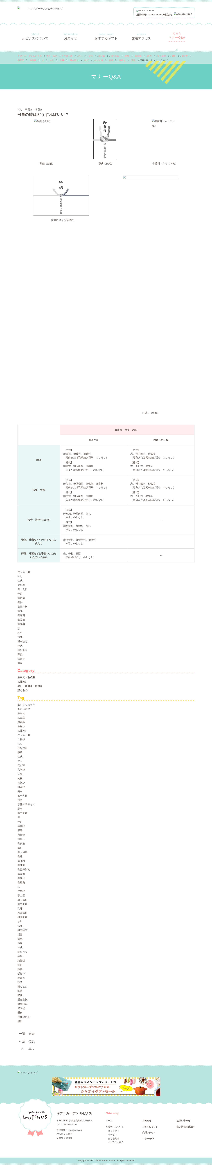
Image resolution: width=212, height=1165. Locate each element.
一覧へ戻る (22, 1034)
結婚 (20, 956)
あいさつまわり (26, 704)
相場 (20, 943)
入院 (20, 774)
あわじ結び (24, 709)
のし (20, 576)
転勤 (20, 991)
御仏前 (21, 598)
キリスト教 (24, 572)
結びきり (23, 650)
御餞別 (21, 878)
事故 (20, 752)
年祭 (20, 593)
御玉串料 (23, 606)
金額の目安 (24, 1017)
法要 (20, 637)
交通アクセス (141, 36)
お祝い (21, 726)
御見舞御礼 (24, 869)
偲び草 (21, 585)
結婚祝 (21, 960)
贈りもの (23, 690)
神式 (20, 645)
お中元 (21, 713)
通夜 (20, 663)
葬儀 (20, 654)
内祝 (20, 778)
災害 (20, 934)
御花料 (21, 615)
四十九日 (23, 589)
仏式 (20, 580)
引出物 (21, 834)
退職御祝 (23, 999)
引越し (21, 839)
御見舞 (21, 865)
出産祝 (21, 787)
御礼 (20, 611)
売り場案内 (113, 1138)
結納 (20, 965)
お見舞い (23, 681)
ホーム (109, 1120)
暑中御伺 (23, 900)
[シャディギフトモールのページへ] (106, 1086)
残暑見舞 (23, 917)
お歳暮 (21, 722)
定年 (20, 808)
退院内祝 (23, 1004)
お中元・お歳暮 (26, 677)
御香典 (21, 624)
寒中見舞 (23, 813)
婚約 (20, 800)
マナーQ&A (176, 35)
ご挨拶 (21, 739)
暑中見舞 (23, 904)
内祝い (21, 782)
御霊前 (21, 619)
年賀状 (21, 826)
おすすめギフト (106, 36)
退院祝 (21, 1008)
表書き (21, 658)
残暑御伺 (23, 913)
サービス (112, 1134)
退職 (20, 995)
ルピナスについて (35, 36)
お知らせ (71, 36)
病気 (20, 939)
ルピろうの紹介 (116, 1142)
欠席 (20, 908)
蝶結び (21, 973)
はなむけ (23, 748)
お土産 (21, 717)
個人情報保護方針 (185, 1126)
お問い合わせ (183, 1120)
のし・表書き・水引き (30, 686)
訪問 (20, 982)
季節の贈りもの (26, 804)
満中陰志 (23, 641)
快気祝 (21, 891)
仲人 (20, 761)
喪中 (20, 791)
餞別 (20, 1021)
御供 (20, 602)
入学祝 (21, 769)
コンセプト (113, 1131)
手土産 (21, 895)
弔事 (20, 830)
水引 (20, 632)
